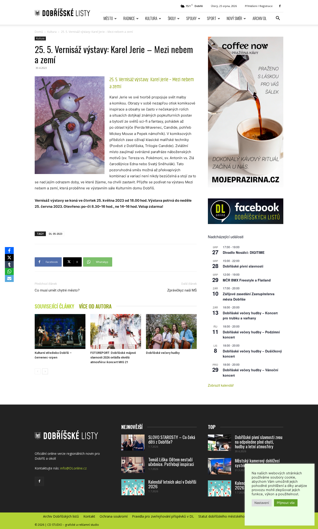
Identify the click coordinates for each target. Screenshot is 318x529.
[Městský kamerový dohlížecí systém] (219, 466)
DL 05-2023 (55, 233)
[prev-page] (38, 371)
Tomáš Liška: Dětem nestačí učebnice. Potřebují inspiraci (171, 461)
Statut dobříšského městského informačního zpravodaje (240, 516)
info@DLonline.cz (73, 468)
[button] (277, 19)
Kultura (151, 18)
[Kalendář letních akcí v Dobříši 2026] (133, 487)
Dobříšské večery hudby (162, 353)
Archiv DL (260, 18)
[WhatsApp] (9, 271)
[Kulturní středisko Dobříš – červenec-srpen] (60, 331)
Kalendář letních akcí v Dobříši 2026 (172, 483)
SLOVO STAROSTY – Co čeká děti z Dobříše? (171, 439)
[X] (9, 257)
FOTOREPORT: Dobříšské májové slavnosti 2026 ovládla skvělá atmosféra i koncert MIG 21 (113, 357)
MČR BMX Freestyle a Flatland (247, 280)
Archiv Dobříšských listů (61, 516)
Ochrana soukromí (114, 516)
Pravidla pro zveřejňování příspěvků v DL (163, 516)
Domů (39, 32)
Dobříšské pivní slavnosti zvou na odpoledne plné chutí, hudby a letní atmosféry (258, 441)
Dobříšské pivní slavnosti (243, 266)
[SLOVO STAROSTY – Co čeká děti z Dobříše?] (133, 443)
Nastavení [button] (261, 503)
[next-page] (45, 371)
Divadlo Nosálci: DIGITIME (243, 252)
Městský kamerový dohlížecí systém (257, 462)
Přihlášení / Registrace (259, 6)
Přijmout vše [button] (286, 503)
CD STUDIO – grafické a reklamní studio (73, 525)
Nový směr (234, 18)
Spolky (191, 18)
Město (108, 18)
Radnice (129, 18)
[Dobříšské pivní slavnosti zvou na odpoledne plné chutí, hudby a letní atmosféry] (219, 443)
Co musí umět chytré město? (57, 290)
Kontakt (89, 516)
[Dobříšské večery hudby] (171, 331)
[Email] (9, 278)
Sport (211, 18)
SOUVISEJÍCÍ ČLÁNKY (54, 306)
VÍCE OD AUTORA (95, 306)
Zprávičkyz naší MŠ (182, 290)
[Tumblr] (9, 264)
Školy (172, 18)
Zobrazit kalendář (221, 385)
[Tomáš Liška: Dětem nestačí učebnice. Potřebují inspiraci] (133, 465)
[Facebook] (279, 6)
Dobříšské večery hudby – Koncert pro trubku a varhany (250, 316)
